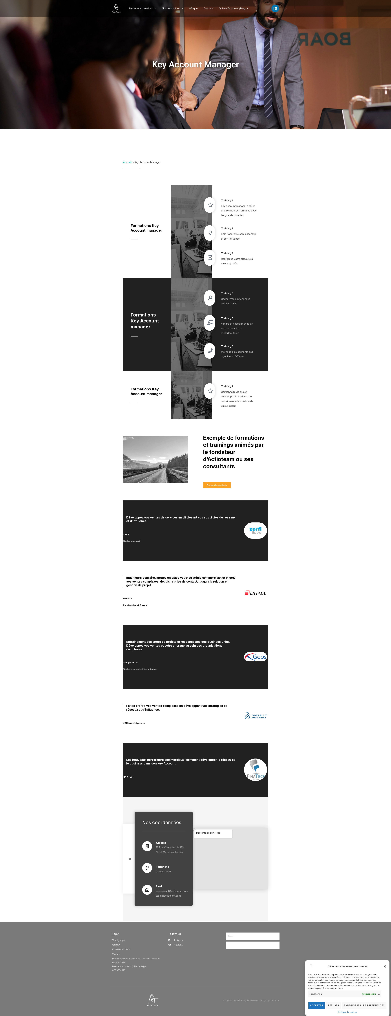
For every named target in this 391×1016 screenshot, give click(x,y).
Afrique (193, 8)
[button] (384, 966)
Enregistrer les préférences (364, 1005)
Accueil (127, 162)
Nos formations (171, 8)
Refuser (333, 1005)
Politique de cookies (347, 1012)
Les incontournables (141, 8)
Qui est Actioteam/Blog (232, 8)
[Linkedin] (275, 8)
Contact (208, 8)
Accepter (316, 1005)
